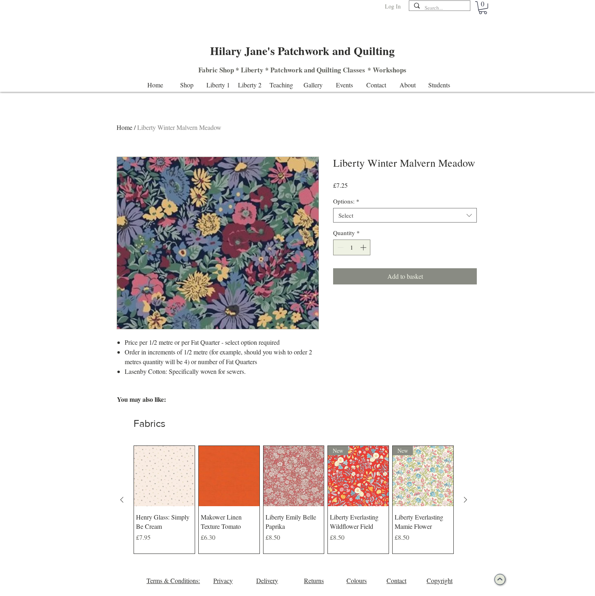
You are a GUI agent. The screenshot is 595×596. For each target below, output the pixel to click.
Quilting (329, 70)
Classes (354, 70)
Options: (346, 201)
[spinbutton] (352, 247)
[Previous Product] (122, 500)
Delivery (267, 580)
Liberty (252, 70)
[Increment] (364, 247)
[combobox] (405, 215)
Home (124, 127)
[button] (483, 7)
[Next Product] (465, 500)
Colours (356, 580)
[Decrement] (339, 247)
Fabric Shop (216, 70)
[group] (293, 499)
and (309, 70)
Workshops (389, 70)
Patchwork (286, 70)
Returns (314, 580)
